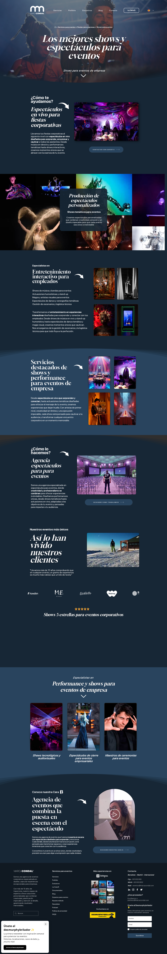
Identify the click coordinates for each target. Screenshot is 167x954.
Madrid (139, 875)
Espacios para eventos (60, 897)
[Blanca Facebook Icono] (137, 889)
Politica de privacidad (59, 911)
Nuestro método (58, 901)
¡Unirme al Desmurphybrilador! (15, 947)
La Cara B (55, 887)
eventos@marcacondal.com (143, 886)
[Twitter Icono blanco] (141, 889)
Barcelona (131, 875)
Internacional (149, 875)
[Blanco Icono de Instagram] (133, 889)
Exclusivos (56, 883)
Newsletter (56, 904)
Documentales (57, 890)
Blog (53, 894)
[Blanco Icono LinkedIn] (129, 889)
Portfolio (55, 880)
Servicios (55, 877)
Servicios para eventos (66, 27)
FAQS (54, 914)
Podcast (55, 907)
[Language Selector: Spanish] (150, 10)
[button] (135, 138)
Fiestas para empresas (86, 27)
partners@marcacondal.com (138, 900)
